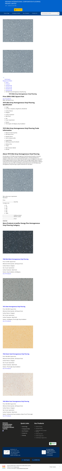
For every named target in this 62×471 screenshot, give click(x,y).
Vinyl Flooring (9, 85)
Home (7, 82)
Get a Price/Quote (7, 99)
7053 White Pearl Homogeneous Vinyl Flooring (16, 401)
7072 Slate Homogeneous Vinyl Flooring (14, 306)
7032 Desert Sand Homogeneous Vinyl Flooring (16, 354)
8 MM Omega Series (40, 435)
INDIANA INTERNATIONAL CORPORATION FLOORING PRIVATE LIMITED (22, 3)
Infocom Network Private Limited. (22, 468)
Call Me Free (37, 460)
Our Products (26, 13)
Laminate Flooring (39, 428)
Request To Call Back (7, 81)
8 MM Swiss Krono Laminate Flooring (41, 431)
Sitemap (24, 435)
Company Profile (16, 13)
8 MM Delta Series (39, 433)
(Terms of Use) (16, 467)
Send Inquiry (19, 9)
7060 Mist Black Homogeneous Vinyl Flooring (15, 259)
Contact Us (34, 13)
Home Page (6, 13)
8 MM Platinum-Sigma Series (41, 437)
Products (8, 84)
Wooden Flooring (39, 426)
